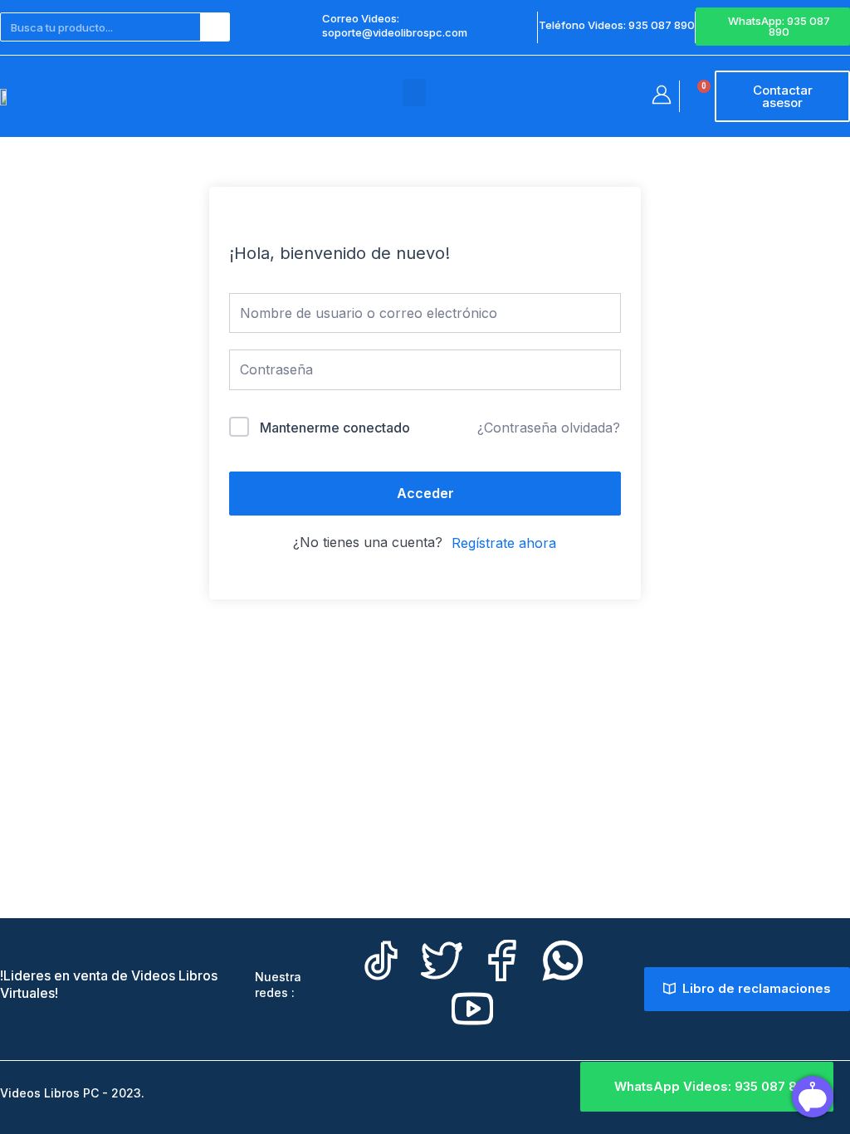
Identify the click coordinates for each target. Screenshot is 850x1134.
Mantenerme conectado (335, 427)
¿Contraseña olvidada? (548, 427)
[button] (414, 92)
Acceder (425, 493)
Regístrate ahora (504, 543)
